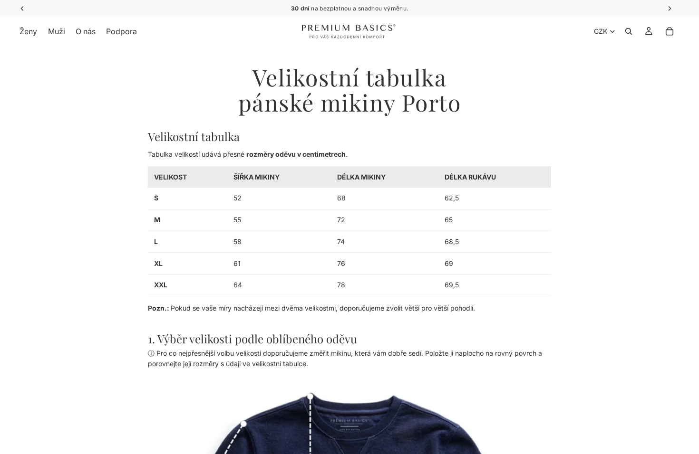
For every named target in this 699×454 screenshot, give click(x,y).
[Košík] (669, 31)
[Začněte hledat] (628, 31)
